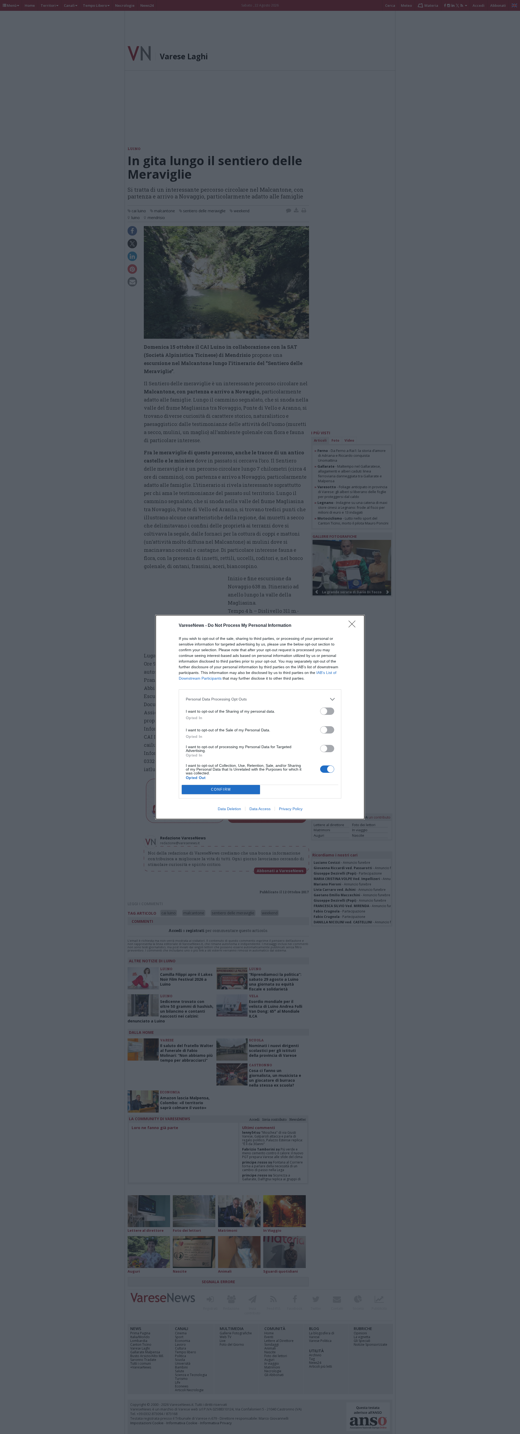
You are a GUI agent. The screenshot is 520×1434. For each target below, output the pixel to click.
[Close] (354, 626)
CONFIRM (221, 789)
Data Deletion (229, 809)
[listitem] (260, 699)
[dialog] (260, 717)
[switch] (327, 711)
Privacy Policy (291, 809)
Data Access (260, 809)
